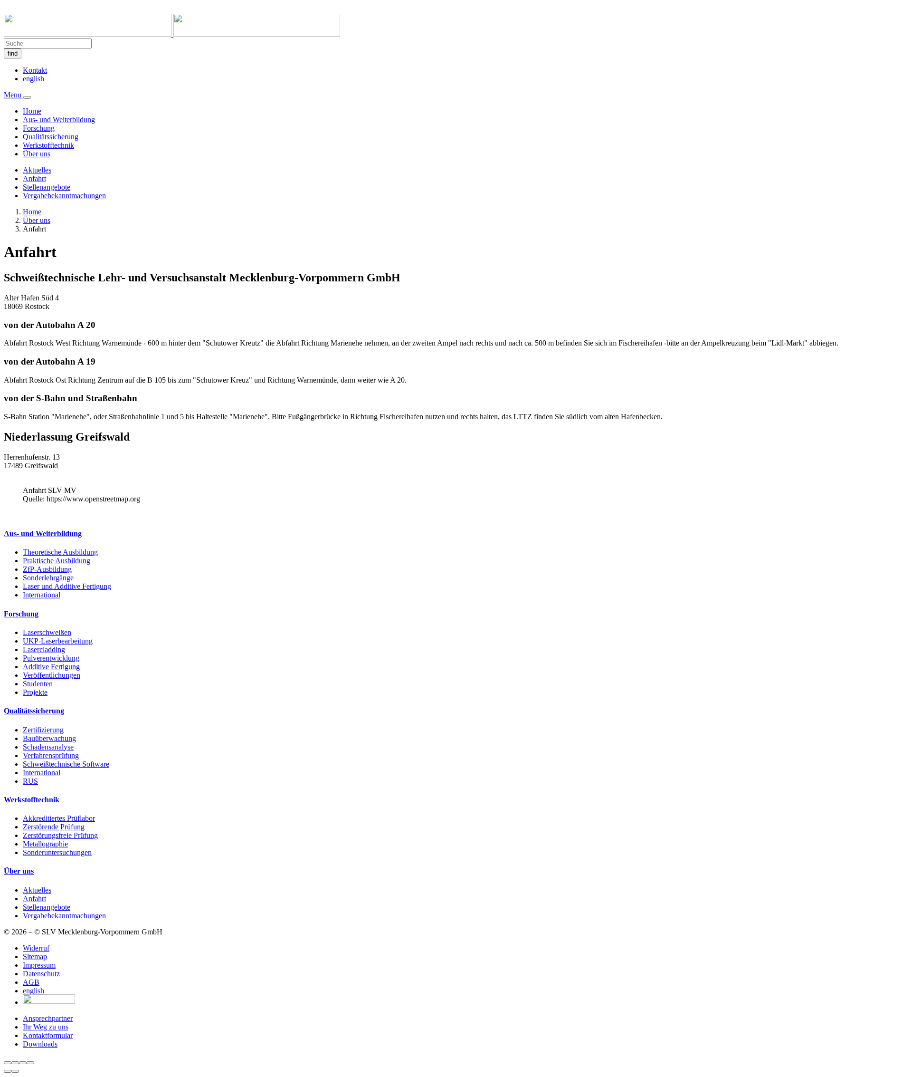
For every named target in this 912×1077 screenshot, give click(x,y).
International (41, 595)
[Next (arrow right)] (15, 1071)
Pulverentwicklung (51, 658)
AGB (31, 982)
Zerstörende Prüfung (54, 827)
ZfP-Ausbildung (47, 569)
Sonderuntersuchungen (57, 852)
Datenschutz (41, 974)
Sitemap (35, 956)
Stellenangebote (46, 187)
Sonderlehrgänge (48, 578)
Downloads (40, 1044)
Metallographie (45, 844)
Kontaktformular (48, 1035)
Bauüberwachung (49, 738)
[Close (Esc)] (7, 1062)
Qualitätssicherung (50, 137)
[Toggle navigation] (27, 97)
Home (32, 111)
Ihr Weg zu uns (45, 1027)
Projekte (35, 692)
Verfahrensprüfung (51, 755)
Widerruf (36, 948)
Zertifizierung (43, 730)
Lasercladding (44, 649)
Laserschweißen (47, 632)
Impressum (39, 965)
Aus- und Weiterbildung (59, 119)
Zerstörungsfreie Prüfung (60, 835)
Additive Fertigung (51, 667)
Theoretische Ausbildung (60, 552)
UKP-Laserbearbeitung (58, 641)
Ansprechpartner (48, 1018)
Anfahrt (34, 178)
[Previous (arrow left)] (7, 1071)
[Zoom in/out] (30, 1062)
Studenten (38, 684)
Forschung (39, 128)
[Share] (15, 1062)
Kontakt (35, 70)
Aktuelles (37, 170)
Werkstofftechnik (48, 145)
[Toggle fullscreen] (23, 1062)
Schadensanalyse (48, 747)
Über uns (36, 154)
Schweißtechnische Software (66, 764)
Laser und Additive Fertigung (67, 586)
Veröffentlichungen (51, 675)
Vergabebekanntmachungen (64, 196)
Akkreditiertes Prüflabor (59, 818)
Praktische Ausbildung (56, 561)
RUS (30, 781)
